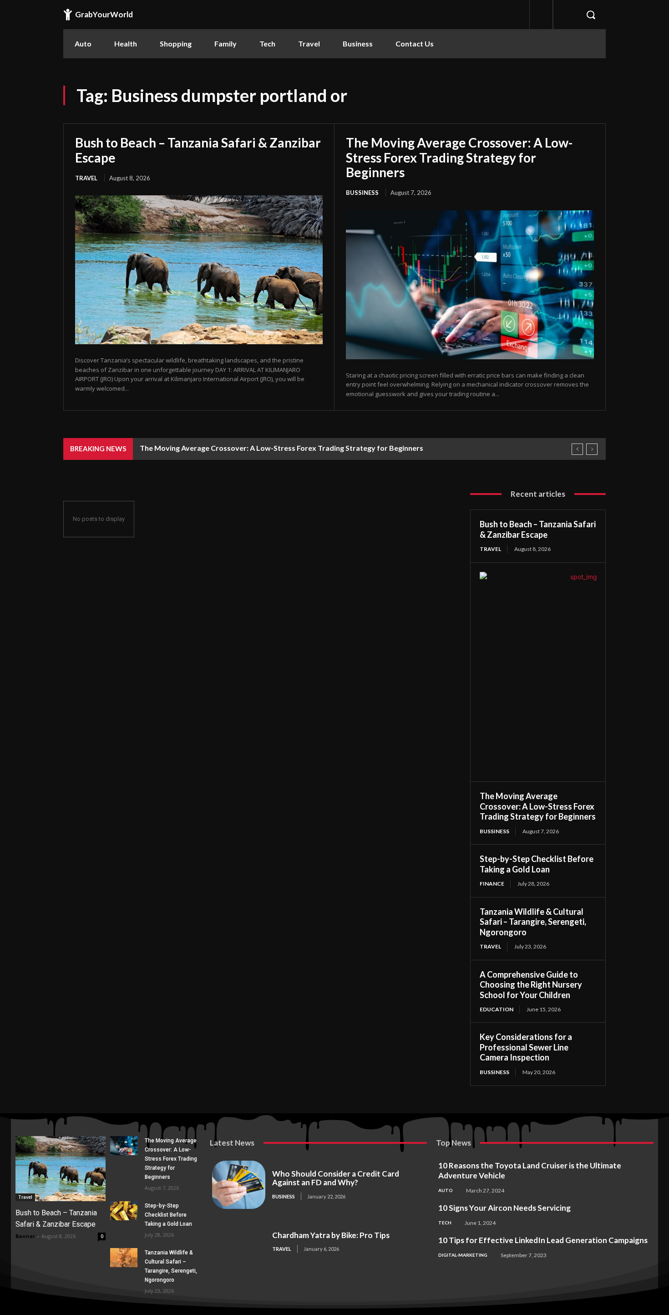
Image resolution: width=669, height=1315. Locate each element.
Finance (492, 883)
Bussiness (362, 192)
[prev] (577, 449)
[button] (590, 14)
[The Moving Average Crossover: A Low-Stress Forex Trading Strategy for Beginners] (470, 284)
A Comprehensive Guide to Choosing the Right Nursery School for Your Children (531, 984)
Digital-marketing (462, 1255)
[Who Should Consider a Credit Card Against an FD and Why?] (238, 1184)
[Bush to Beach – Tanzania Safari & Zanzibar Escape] (199, 269)
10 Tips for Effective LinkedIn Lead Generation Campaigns (543, 1240)
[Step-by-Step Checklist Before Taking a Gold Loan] (123, 1210)
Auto (445, 1190)
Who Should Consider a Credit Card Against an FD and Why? (335, 1178)
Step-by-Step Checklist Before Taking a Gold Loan (536, 864)
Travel (86, 178)
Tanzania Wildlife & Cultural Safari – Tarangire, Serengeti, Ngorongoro (533, 922)
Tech (444, 1222)
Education (496, 1009)
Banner (25, 1236)
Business (283, 1196)
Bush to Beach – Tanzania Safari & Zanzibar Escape (198, 150)
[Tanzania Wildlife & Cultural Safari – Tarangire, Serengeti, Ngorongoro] (123, 1257)
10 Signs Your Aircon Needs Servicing (504, 1208)
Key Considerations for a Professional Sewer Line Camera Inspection (526, 1047)
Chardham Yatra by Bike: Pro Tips (331, 1235)
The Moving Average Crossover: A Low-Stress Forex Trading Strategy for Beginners (459, 157)
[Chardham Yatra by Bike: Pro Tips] (238, 1242)
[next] (592, 449)
